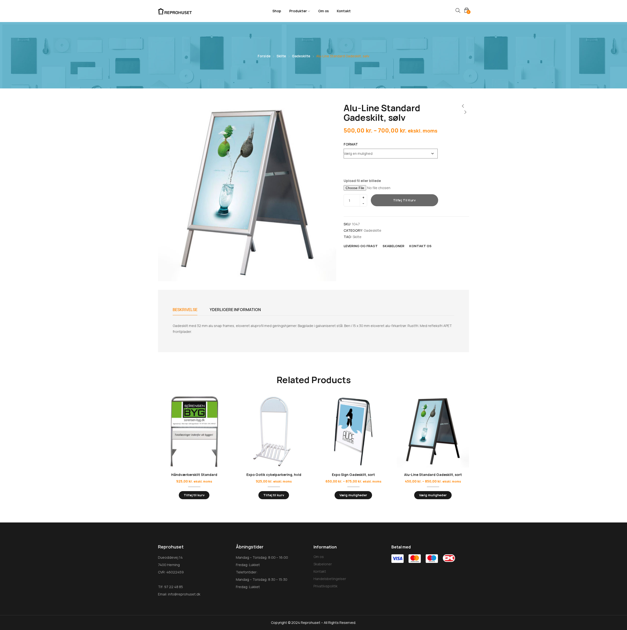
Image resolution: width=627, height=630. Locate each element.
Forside (264, 56)
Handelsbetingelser (330, 578)
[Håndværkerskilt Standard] (194, 431)
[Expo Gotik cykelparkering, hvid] (274, 431)
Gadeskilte (301, 56)
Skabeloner (323, 564)
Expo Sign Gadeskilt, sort (353, 474)
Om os (323, 11)
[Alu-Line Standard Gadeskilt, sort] (433, 431)
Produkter (298, 11)
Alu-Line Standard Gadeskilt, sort (433, 474)
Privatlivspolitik (326, 586)
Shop (276, 11)
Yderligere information (235, 309)
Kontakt (344, 11)
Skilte (281, 56)
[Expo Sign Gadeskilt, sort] (353, 431)
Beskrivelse (185, 309)
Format (351, 144)
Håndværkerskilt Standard (194, 474)
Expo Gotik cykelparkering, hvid (273, 474)
